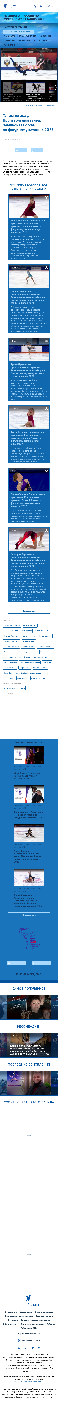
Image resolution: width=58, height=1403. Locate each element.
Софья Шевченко (10, 668)
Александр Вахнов (38, 678)
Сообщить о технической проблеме (40, 106)
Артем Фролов (26, 631)
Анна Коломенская (11, 631)
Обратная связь (10, 1324)
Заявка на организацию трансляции (29, 1381)
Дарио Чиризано (28, 646)
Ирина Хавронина (40, 657)
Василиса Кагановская (12, 625)
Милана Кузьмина (41, 631)
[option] (13, 92)
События (51, 1324)
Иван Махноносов (10, 652)
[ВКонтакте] (21, 150)
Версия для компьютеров (29, 1334)
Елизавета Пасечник (11, 646)
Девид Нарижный (10, 662)
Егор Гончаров (9, 678)
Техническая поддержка (32, 1324)
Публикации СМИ (29, 1328)
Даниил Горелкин (45, 636)
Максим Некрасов (30, 625)
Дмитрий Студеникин (11, 636)
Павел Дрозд (8, 673)
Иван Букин (44, 652)
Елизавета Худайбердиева (30, 662)
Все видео (13, 1320)
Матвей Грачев (24, 657)
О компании (11, 1312)
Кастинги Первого (44, 1316)
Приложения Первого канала (19, 1316)
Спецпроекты (25, 1312)
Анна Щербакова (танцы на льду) (28, 673)
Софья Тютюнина (10, 657)
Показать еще (29, 611)
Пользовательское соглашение (35, 1320)
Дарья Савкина (22, 678)
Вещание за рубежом (31, 1340)
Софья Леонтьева (28, 636)
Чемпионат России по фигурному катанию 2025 (24, 17)
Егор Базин (47, 662)
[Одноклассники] (37, 150)
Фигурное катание (10, 688)
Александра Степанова (28, 652)
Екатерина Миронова (11, 641)
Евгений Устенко (28, 641)
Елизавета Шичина (40, 668)
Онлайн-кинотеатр (44, 1312)
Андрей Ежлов (24, 668)
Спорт (22, 688)
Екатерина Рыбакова (45, 646)
